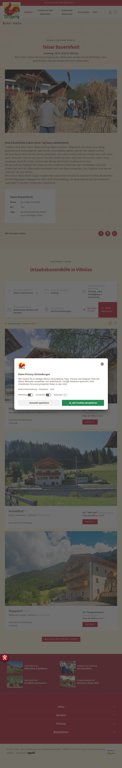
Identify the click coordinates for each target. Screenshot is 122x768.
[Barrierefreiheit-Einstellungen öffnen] (4, 657)
